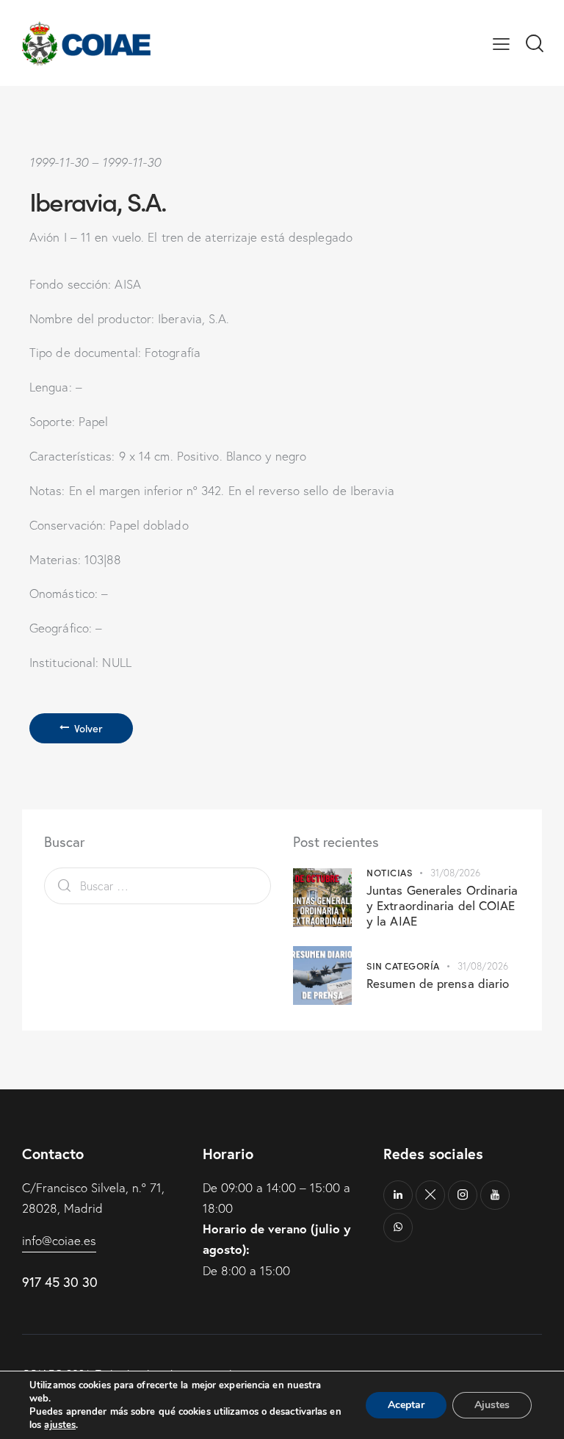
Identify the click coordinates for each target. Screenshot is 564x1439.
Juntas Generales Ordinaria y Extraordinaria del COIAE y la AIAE (442, 905)
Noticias (389, 872)
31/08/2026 (455, 873)
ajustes (60, 1425)
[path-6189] (430, 1195)
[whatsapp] (398, 1227)
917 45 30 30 (60, 1282)
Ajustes (492, 1405)
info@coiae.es (59, 1240)
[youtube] (495, 1195)
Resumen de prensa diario (437, 983)
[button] (501, 43)
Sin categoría (403, 966)
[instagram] (462, 1195)
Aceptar (406, 1405)
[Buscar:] (157, 885)
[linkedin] (398, 1195)
